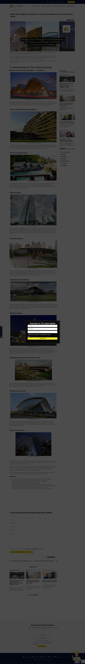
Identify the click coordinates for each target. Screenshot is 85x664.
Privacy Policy (43, 334)
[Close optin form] (58, 322)
